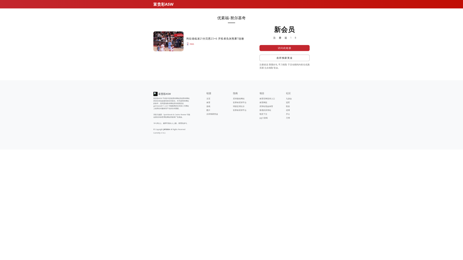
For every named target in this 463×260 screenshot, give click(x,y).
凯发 (288, 106)
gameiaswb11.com (160, 106)
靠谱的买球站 (265, 110)
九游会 (289, 98)
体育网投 (263, 102)
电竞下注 (263, 114)
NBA (192, 44)
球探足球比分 (239, 106)
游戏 (208, 106)
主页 (208, 98)
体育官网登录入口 (267, 98)
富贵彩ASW (163, 4)
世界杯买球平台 (239, 102)
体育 (208, 102)
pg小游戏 (263, 118)
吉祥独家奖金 (284, 57)
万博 (288, 118)
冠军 (288, 102)
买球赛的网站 (239, 98)
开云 (288, 114)
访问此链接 (284, 48)
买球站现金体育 (266, 106)
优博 (288, 110)
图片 (208, 110)
